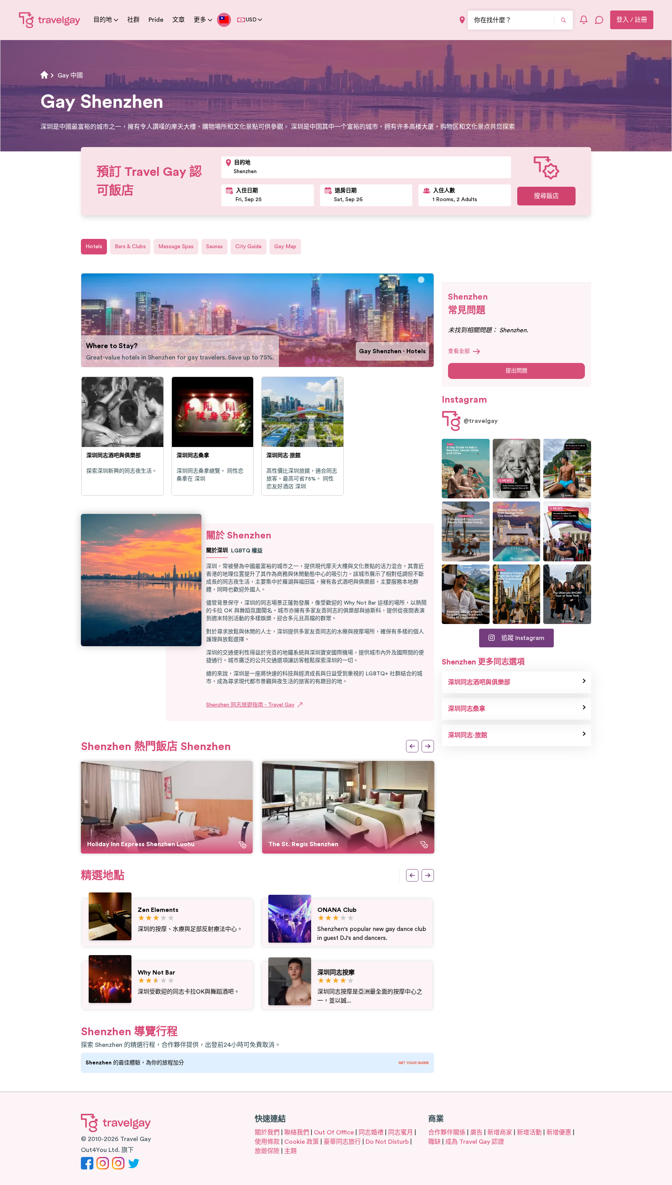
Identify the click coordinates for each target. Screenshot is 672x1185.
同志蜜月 (400, 1132)
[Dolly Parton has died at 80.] (517, 468)
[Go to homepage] (50, 20)
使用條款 (267, 1142)
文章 (178, 20)
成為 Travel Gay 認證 (474, 1142)
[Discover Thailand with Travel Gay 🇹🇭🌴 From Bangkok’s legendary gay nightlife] (567, 468)
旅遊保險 (267, 1151)
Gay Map (285, 246)
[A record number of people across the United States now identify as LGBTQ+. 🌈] (567, 531)
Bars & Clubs (130, 246)
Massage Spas (176, 246)
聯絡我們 (296, 1132)
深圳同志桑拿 (466, 709)
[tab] (421, 280)
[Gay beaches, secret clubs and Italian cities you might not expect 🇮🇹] (466, 468)
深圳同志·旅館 (467, 735)
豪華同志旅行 (342, 1142)
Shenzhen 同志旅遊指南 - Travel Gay (250, 705)
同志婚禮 (371, 1132)
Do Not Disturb (387, 1142)
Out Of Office (334, 1132)
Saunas (214, 246)
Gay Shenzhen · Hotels (392, 351)
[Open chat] (599, 20)
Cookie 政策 (301, 1142)
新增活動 (529, 1132)
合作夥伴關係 (447, 1132)
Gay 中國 (70, 75)
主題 (290, 1151)
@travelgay (481, 421)
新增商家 (499, 1132)
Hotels (94, 246)
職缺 (434, 1142)
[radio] (141, 918)
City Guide (248, 246)
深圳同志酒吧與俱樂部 (479, 682)
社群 (133, 20)
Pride (156, 20)
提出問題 (516, 370)
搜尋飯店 (546, 196)
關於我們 (267, 1132)
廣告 (476, 1132)
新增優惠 (558, 1132)
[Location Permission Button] (462, 20)
